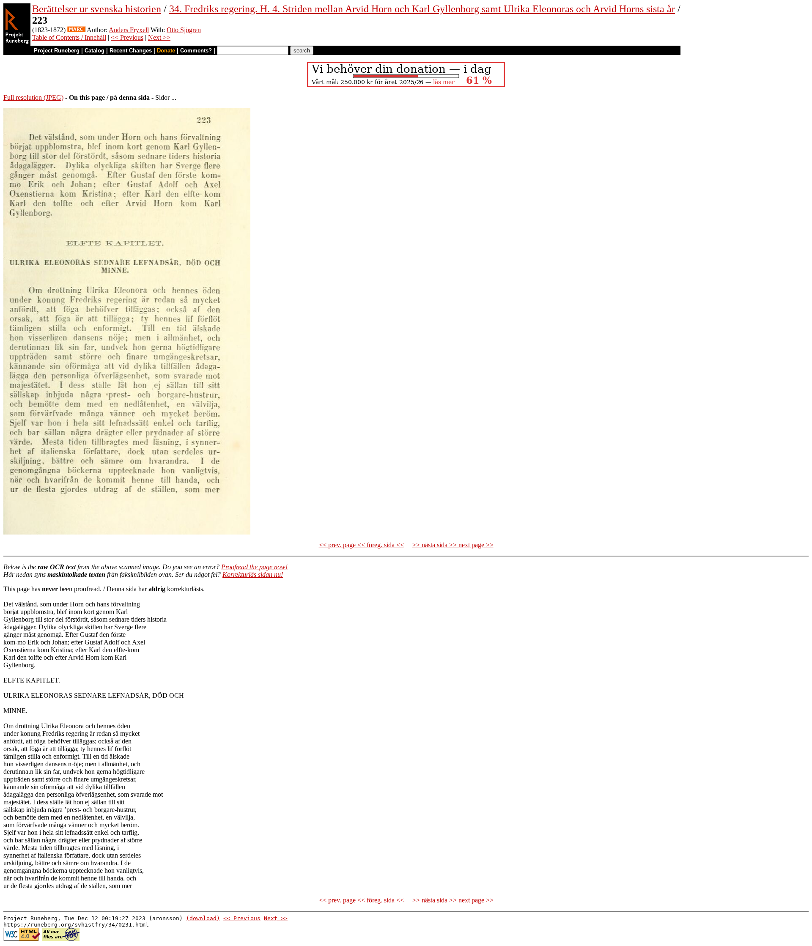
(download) (203, 918)
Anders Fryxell (129, 29)
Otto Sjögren (184, 29)
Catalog (94, 50)
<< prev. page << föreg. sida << (361, 544)
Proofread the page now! (254, 566)
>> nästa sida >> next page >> (453, 544)
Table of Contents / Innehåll (69, 37)
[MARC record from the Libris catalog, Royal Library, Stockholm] (76, 29)
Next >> (159, 37)
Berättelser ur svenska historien (96, 8)
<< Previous (127, 37)
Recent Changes (131, 50)
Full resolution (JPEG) (33, 97)
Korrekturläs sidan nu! (252, 574)
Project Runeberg (57, 50)
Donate (166, 50)
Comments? (196, 50)
